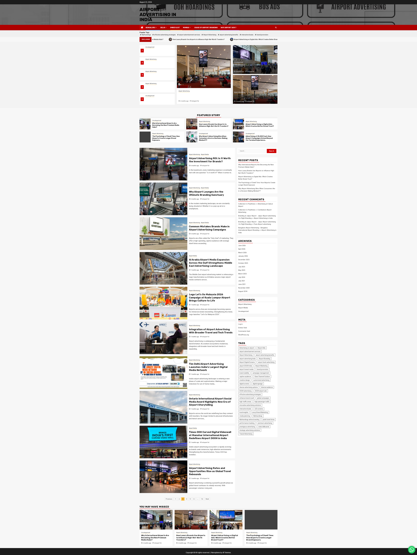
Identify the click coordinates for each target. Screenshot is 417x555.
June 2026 (242, 246)
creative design (244, 380)
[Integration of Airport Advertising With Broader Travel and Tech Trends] (163, 338)
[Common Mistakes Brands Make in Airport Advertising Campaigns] (163, 233)
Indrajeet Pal (195, 101)
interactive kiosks (247, 35)
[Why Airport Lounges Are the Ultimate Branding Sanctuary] (163, 199)
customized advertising (261, 380)
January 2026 (243, 256)
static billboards (263, 427)
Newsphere (215, 553)
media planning (244, 416)
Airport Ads (261, 348)
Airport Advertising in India (158, 14)
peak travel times (269, 419)
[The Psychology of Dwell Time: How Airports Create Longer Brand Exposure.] (145, 137)
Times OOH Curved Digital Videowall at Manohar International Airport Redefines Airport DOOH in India (210, 435)
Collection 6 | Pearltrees (246, 204)
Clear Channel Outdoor (262, 376)
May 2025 (241, 270)
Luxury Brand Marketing (260, 412)
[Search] (276, 27)
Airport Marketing (261, 366)
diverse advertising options (248, 387)
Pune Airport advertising (262, 224)
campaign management (260, 373)
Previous (169, 499)
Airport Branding (264, 359)
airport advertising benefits (229, 35)
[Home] (142, 27)
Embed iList (175, 28)
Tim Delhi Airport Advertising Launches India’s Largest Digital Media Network (208, 367)
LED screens (259, 409)
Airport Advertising (209, 35)
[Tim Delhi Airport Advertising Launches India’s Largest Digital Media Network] (163, 372)
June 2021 (242, 284)
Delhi (162, 28)
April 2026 (241, 249)
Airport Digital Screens (247, 362)
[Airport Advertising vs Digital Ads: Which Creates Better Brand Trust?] (204, 66)
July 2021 (241, 281)
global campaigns (263, 398)
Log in (240, 324)
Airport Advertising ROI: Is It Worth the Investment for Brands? (210, 160)
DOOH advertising (245, 391)
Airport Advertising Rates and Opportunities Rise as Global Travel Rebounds (210, 471)
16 (202, 499)
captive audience (245, 376)
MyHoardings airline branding (249, 419)
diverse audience (267, 387)
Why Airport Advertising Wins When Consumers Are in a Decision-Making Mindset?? (156, 100)
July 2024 (241, 277)
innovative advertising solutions (250, 405)
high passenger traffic (262, 401)
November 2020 (244, 288)
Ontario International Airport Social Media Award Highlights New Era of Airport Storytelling (210, 401)
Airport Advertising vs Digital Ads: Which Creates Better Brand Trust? (219, 39)
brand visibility (244, 373)
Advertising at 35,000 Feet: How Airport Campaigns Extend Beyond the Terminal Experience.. (259, 138)
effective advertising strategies (165, 35)
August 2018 (242, 291)
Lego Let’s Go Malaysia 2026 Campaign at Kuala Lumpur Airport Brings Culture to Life (209, 297)
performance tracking (246, 423)
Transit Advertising (245, 434)
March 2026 (242, 253)
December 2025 (243, 260)
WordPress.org (243, 335)
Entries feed (242, 328)
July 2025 (241, 267)
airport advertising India (247, 359)
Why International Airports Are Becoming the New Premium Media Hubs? (157, 52)
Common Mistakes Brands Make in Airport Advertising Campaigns (209, 228)
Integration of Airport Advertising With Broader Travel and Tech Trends (211, 331)
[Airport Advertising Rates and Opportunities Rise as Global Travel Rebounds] (163, 476)
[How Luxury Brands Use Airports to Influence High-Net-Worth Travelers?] (191, 124)
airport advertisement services (189, 35)
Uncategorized (149, 47)
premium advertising (265, 423)
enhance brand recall (246, 398)
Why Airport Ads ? (228, 28)
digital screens (244, 384)
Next (207, 499)
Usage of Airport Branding (206, 28)
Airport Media (205, 154)
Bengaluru (150, 28)
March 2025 (242, 274)
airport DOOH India (245, 366)
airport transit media (246, 369)
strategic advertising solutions (249, 430)
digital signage (258, 384)
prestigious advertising (247, 427)
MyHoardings (146, 35)
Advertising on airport (246, 348)
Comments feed (244, 331)
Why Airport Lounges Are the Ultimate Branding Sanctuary (206, 193)
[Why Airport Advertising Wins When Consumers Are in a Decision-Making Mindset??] (191, 137)
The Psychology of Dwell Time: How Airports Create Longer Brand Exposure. (157, 88)
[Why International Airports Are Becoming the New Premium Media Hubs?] (145, 124)
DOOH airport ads (261, 391)
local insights (243, 412)
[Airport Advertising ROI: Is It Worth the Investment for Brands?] (163, 164)
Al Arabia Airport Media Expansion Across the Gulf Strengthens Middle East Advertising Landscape (210, 262)
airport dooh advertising (266, 362)
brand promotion (262, 35)
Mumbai (186, 28)
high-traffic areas (245, 401)
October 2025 (243, 263)
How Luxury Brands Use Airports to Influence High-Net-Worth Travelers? (159, 39)
